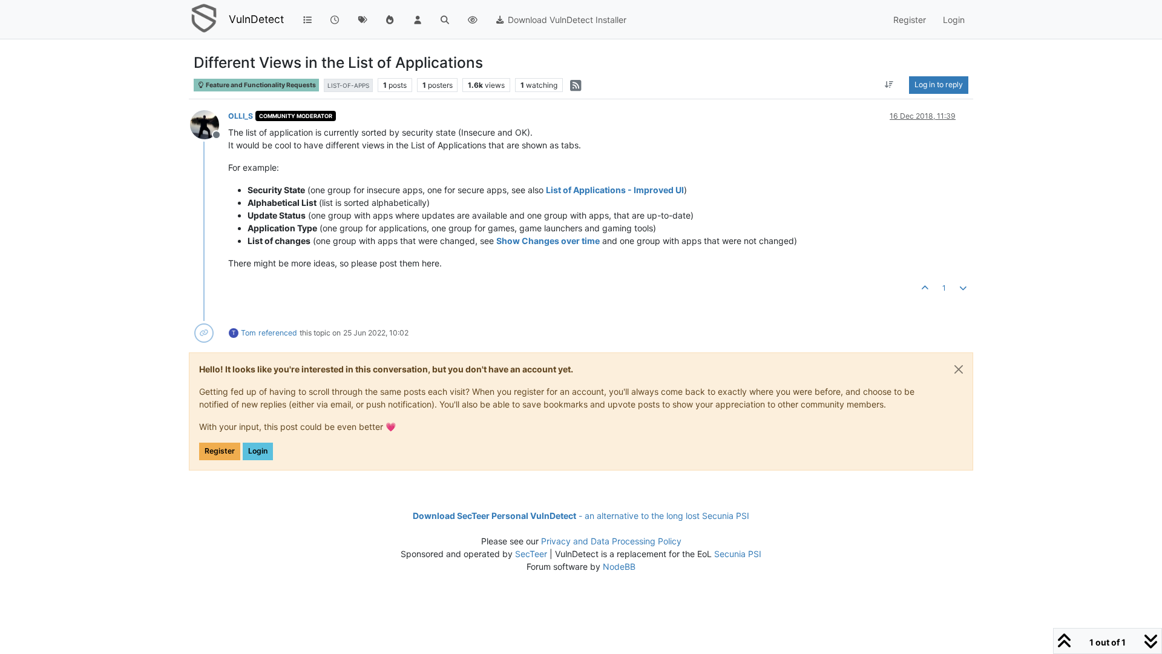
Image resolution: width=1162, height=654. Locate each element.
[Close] (959, 369)
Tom (248, 332)
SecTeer (531, 554)
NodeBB (619, 566)
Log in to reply (938, 84)
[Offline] (209, 124)
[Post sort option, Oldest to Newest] (889, 84)
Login (258, 450)
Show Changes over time (548, 241)
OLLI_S (240, 116)
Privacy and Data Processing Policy (611, 541)
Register (220, 450)
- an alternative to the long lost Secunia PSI (581, 515)
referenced (277, 332)
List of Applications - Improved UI (615, 190)
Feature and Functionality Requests (260, 85)
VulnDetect (256, 19)
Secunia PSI (737, 554)
